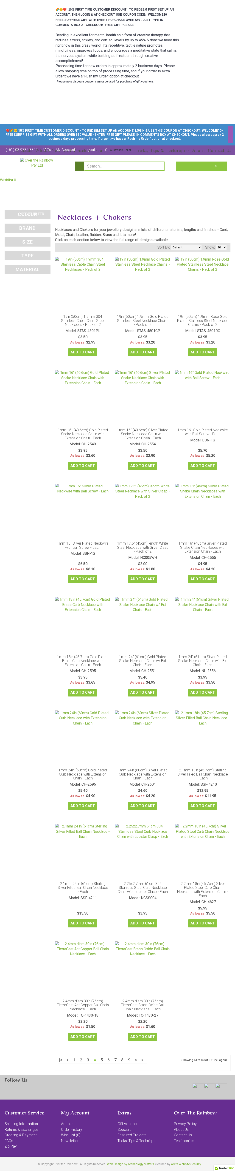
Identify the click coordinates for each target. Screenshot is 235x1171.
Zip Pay (11, 1146)
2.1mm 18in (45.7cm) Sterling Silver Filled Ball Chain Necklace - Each (202, 774)
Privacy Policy (185, 1124)
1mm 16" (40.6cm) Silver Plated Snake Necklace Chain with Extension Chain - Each (142, 434)
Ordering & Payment (21, 1135)
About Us (181, 1129)
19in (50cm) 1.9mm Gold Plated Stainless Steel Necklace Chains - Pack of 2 (142, 320)
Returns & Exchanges (22, 1129)
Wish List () (70, 1135)
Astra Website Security (186, 1164)
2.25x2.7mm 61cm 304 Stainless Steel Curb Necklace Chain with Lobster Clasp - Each (143, 887)
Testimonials (184, 1141)
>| (143, 1059)
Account (68, 1124)
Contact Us (183, 1135)
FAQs (9, 1141)
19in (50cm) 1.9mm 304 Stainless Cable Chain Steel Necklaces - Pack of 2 (82, 320)
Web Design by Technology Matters (130, 1164)
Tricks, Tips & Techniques (137, 1141)
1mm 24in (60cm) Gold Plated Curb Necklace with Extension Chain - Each (83, 774)
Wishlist (8, 180)
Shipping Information (21, 1124)
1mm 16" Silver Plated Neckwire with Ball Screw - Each (83, 545)
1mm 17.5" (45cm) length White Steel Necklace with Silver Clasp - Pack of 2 (142, 547)
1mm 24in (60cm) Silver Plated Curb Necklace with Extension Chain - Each (143, 774)
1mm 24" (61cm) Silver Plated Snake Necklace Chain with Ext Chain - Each (202, 661)
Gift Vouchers (128, 1124)
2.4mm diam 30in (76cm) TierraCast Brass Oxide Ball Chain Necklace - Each (142, 1005)
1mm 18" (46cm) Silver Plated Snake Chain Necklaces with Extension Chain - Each (203, 547)
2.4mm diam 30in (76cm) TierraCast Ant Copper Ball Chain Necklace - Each (83, 1005)
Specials (124, 1129)
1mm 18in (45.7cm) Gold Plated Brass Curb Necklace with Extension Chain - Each (83, 661)
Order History (71, 1129)
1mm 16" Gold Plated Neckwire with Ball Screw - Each (202, 432)
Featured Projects (132, 1135)
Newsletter (69, 1141)
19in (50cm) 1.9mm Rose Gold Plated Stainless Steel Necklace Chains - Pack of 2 (202, 320)
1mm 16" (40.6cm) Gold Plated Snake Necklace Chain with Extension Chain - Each (83, 434)
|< (60, 1059)
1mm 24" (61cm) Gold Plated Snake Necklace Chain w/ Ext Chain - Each (142, 661)
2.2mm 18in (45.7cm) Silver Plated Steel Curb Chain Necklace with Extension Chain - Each (202, 889)
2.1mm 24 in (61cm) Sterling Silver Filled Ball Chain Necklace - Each (83, 887)
